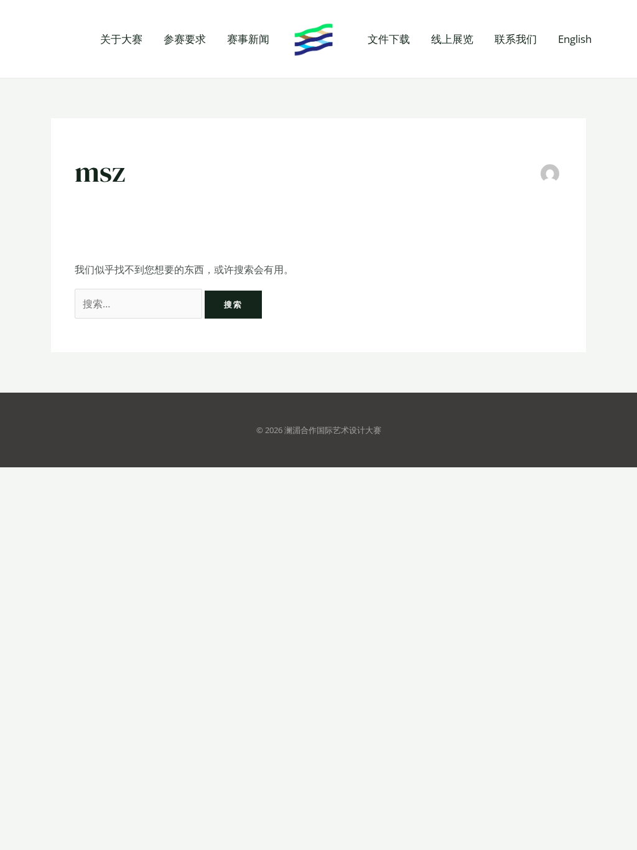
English (575, 39)
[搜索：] (140, 304)
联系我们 (516, 39)
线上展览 (452, 39)
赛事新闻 (248, 39)
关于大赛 (121, 39)
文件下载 (389, 39)
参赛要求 (185, 39)
